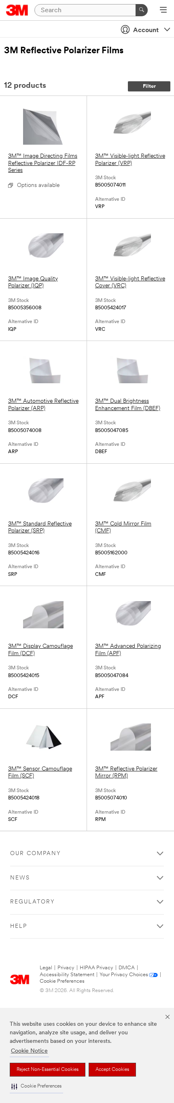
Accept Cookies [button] (112, 1069)
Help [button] (18, 926)
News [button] (20, 878)
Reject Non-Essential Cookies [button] (48, 1069)
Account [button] (146, 30)
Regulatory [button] (32, 902)
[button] (36, 1086)
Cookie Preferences (62, 981)
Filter (149, 86)
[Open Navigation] (163, 10)
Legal (46, 968)
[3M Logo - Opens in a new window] (17, 10)
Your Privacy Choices (124, 974)
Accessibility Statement (67, 974)
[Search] (142, 10)
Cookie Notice (29, 1051)
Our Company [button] (35, 854)
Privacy (65, 968)
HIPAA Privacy (96, 968)
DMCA (127, 968)
